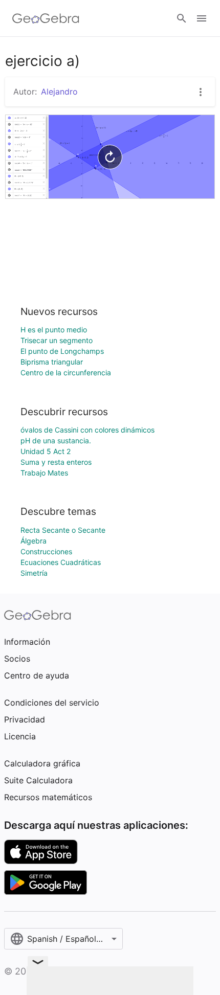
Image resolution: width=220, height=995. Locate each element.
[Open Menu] (201, 18)
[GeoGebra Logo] (45, 18)
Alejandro (59, 91)
